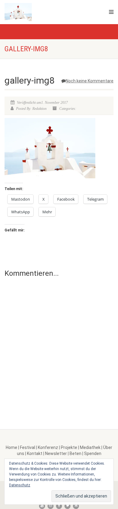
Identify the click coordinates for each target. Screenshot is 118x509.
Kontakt (34, 453)
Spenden (92, 453)
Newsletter (56, 453)
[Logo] (39, 12)
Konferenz (48, 447)
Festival (27, 447)
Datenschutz (19, 485)
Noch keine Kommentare (89, 80)
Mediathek (90, 447)
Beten (75, 453)
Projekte (69, 447)
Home (11, 447)
